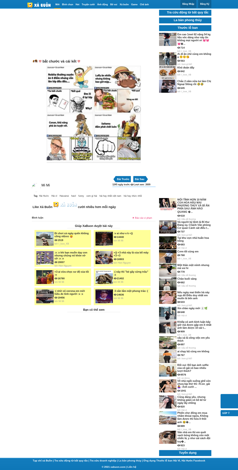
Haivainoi (64, 196)
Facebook (199, 460)
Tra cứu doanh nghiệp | (104, 460)
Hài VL (177, 460)
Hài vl (54, 196)
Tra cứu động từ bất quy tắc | (72, 460)
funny (81, 196)
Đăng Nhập (188, 4)
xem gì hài (91, 196)
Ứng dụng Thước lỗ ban (158, 460)
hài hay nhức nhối (133, 196)
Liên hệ (131, 466)
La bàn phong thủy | (130, 460)
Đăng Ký (204, 4)
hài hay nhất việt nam (110, 196)
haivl (73, 196)
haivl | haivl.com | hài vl (40, 5)
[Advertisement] (94, 34)
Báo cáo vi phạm (143, 218)
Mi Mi (45, 185)
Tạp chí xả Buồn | (43, 460)
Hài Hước (44, 196)
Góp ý (226, 413)
